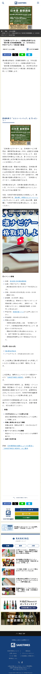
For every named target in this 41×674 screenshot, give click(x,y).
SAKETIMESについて (13, 651)
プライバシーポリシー (28, 653)
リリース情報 (11, 49)
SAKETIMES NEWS (15, 377)
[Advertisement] (20, 95)
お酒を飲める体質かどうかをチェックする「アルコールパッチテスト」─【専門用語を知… (27, 580)
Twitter (19, 662)
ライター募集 (13, 656)
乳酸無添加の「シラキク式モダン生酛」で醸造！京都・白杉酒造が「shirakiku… (27, 590)
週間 (20, 546)
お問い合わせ (13, 653)
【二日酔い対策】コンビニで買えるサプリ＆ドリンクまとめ (27, 569)
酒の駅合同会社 (10, 351)
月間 (33, 546)
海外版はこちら (13, 658)
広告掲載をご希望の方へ (28, 656)
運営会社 (28, 651)
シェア (8, 54)
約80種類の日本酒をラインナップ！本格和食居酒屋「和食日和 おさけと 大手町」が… (27, 561)
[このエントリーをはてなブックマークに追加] (29, 54)
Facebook (22, 662)
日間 (7, 546)
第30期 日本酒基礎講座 (18, 281)
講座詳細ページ (18, 312)
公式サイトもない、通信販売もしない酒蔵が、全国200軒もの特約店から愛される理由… (27, 551)
